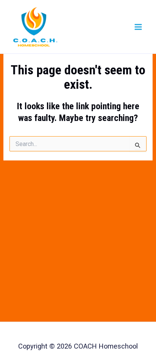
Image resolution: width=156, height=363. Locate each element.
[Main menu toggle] (138, 26)
